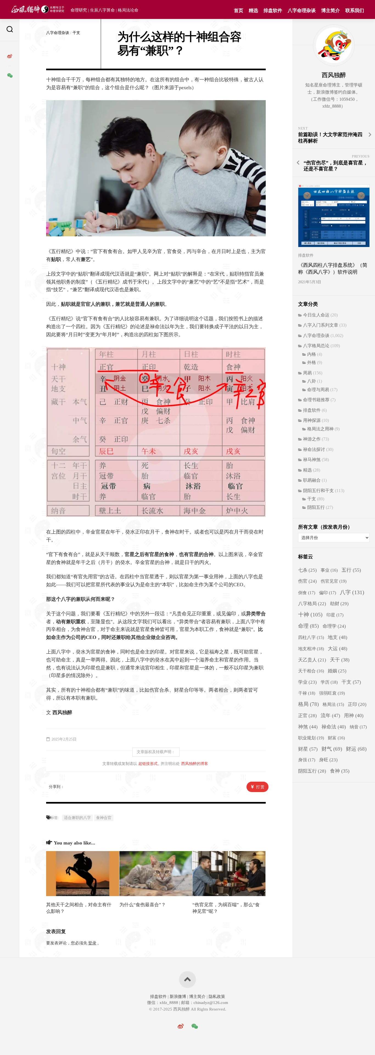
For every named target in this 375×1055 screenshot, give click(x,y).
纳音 (358, 727)
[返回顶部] (187, 979)
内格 (311, 354)
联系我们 (354, 10)
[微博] (9, 56)
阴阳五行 (316, 507)
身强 (306, 759)
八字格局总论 (316, 345)
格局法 (333, 704)
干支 (76, 33)
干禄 (306, 693)
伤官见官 (333, 581)
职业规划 (311, 737)
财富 (336, 738)
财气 (331, 749)
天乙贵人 (312, 660)
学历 (329, 682)
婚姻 (337, 671)
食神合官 (103, 818)
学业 (307, 682)
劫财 (339, 603)
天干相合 (311, 671)
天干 (339, 660)
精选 (253, 10)
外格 (311, 362)
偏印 (327, 592)
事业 (329, 570)
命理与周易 (318, 389)
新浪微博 (178, 996)
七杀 (307, 570)
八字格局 (312, 603)
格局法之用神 (320, 429)
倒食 (306, 592)
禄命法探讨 (314, 449)
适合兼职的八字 (77, 818)
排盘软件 (273, 10)
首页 (238, 10)
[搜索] (9, 30)
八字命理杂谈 (302, 10)
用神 (353, 715)
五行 (351, 570)
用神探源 (312, 420)
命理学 (334, 626)
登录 (92, 943)
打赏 (260, 787)
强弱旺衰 (332, 693)
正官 (307, 715)
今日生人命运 (316, 315)
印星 (334, 615)
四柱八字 (311, 637)
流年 (330, 715)
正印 (357, 704)
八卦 (311, 381)
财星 (308, 749)
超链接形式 (148, 764)
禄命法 (333, 726)
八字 (352, 592)
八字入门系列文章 (320, 325)
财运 (356, 749)
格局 (308, 704)
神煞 (308, 726)
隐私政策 (216, 996)
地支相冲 (311, 648)
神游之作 (312, 439)
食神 (339, 771)
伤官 (307, 581)
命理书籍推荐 (316, 399)
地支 (337, 637)
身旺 (328, 759)
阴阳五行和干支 (318, 490)
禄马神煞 (312, 459)
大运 (337, 648)
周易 (307, 373)
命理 (308, 626)
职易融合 (312, 480)
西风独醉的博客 (194, 764)
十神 (310, 615)
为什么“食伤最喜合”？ (142, 904)
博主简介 (330, 10)
